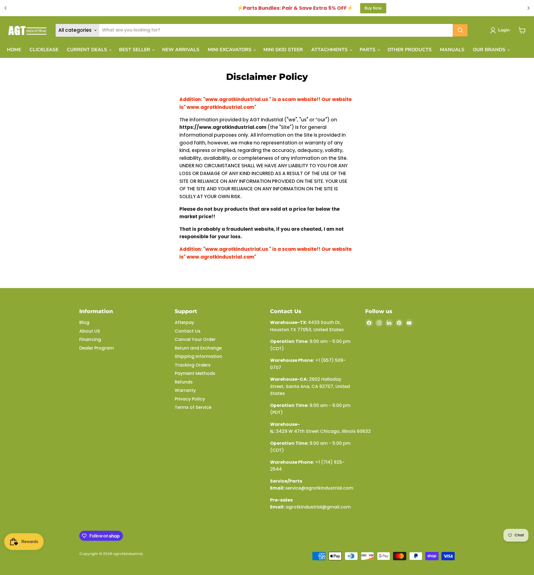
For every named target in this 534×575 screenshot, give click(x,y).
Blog (84, 322)
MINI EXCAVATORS (230, 49)
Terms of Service (193, 407)
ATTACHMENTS (330, 49)
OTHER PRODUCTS (409, 49)
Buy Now (328, 8)
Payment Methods (195, 373)
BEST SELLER (135, 49)
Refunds (184, 382)
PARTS (368, 49)
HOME (14, 49)
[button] (501, 30)
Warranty (185, 390)
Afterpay (184, 322)
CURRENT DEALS (87, 49)
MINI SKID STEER (283, 49)
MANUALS (452, 49)
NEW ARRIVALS (180, 49)
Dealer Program (96, 348)
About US (89, 331)
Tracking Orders (193, 365)
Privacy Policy (190, 399)
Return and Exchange (198, 348)
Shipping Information (198, 356)
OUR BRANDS (490, 49)
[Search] (460, 30)
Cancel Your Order (195, 339)
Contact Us (188, 331)
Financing (90, 339)
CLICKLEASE (43, 49)
